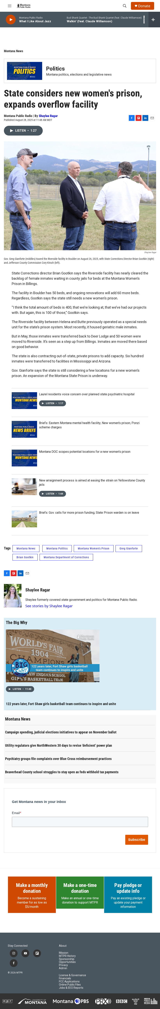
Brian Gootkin (25, 557)
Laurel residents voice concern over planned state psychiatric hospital (86, 394)
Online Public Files (70, 984)
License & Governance (72, 975)
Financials (65, 978)
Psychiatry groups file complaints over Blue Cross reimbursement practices (58, 759)
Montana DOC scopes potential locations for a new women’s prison (84, 452)
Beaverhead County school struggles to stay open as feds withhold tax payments (61, 772)
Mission (63, 952)
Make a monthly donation (32, 888)
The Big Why (16, 622)
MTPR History (67, 956)
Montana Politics (57, 548)
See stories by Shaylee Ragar (49, 606)
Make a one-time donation (80, 888)
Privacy (63, 965)
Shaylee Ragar (48, 116)
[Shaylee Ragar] (12, 595)
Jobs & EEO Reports (71, 987)
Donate (144, 6)
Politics (55, 68)
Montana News (13, 51)
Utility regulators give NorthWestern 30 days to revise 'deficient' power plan (58, 745)
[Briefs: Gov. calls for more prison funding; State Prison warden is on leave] (24, 519)
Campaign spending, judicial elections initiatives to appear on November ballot (60, 732)
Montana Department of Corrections (66, 557)
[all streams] (154, 19)
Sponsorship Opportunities (67, 961)
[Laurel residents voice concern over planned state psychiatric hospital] (24, 400)
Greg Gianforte (129, 548)
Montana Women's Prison (93, 548)
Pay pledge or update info (128, 888)
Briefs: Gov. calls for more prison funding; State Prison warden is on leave (89, 512)
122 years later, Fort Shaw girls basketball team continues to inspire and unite (61, 704)
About (63, 945)
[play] (11, 19)
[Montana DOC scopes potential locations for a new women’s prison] (24, 458)
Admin (63, 968)
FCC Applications (69, 981)
